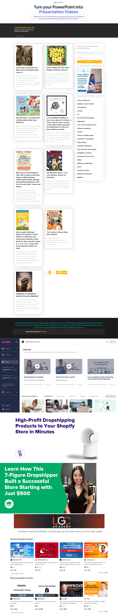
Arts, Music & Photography (85, 118)
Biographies (81, 121)
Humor (79, 167)
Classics (80, 132)
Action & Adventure (83, 100)
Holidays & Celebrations (85, 163)
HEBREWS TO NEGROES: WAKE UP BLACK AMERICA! (27, 295)
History (79, 160)
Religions (80, 177)
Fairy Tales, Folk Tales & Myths (86, 149)
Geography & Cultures (84, 153)
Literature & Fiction (83, 170)
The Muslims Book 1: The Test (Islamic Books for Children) (57, 175)
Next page (63, 272)
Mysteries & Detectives (84, 174)
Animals (79, 111)
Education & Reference (84, 146)
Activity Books (81, 107)
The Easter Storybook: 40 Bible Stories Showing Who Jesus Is (27, 70)
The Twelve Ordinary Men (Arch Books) (57, 233)
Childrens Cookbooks (84, 128)
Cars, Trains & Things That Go (86, 125)
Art (78, 114)
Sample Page (20, 36)
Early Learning (81, 142)
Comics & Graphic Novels (85, 135)
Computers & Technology (85, 139)
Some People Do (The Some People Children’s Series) (58, 69)
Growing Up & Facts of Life (85, 156)
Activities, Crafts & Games (85, 104)
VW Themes (43, 331)
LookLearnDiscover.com (24, 27)
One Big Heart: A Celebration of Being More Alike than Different (28, 120)
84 (57, 272)
